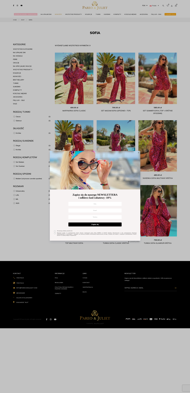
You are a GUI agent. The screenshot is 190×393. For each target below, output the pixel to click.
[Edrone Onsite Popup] (95, 196)
